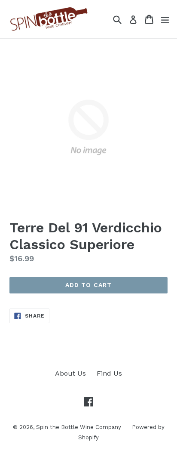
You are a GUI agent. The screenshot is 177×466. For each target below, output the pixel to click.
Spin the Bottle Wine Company (78, 427)
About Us (70, 373)
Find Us (109, 373)
